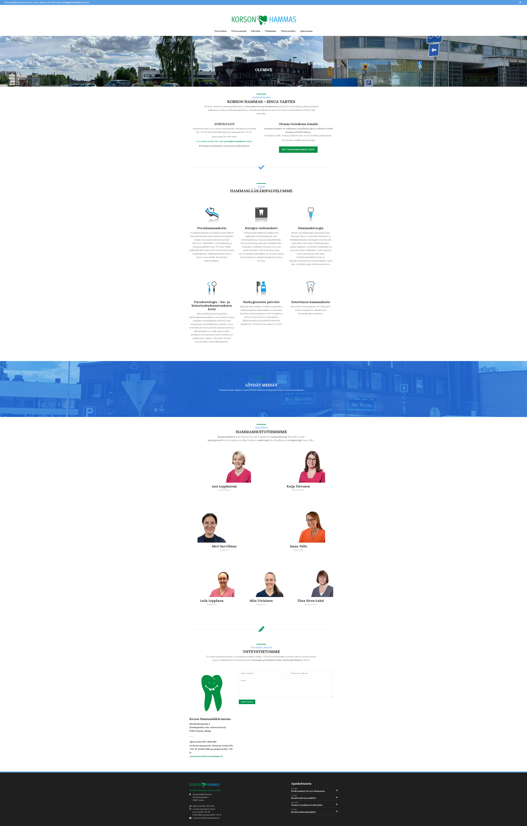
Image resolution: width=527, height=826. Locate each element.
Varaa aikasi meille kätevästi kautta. (224, 141)
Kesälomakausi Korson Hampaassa (308, 791)
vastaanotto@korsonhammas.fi (205, 756)
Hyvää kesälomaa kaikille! (303, 798)
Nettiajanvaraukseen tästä (298, 149)
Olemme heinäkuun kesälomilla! (306, 805)
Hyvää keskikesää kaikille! (303, 812)
